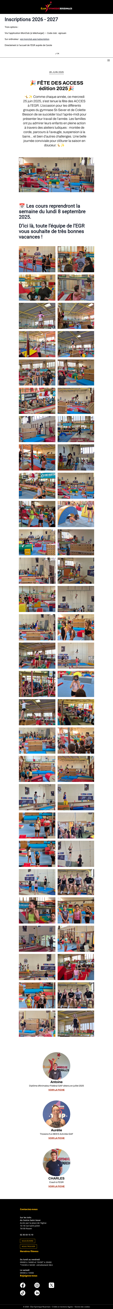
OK (58, 54)
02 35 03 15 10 (26, 1234)
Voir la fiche (56, 1090)
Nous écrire (27, 1241)
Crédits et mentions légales (62, 1307)
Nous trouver (28, 1246)
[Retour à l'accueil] (56, 7)
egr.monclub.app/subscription (34, 39)
